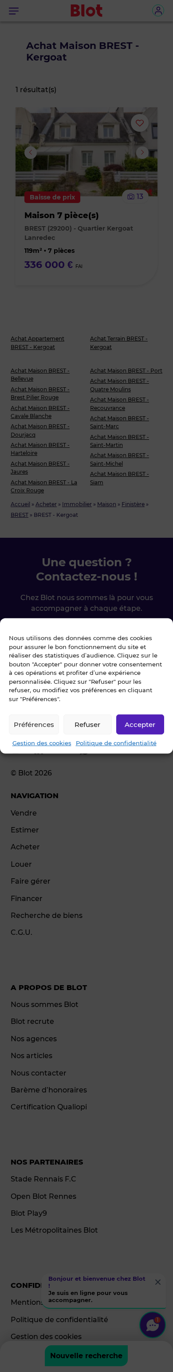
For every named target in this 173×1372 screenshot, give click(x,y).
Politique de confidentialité (116, 743)
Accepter (140, 724)
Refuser (87, 724)
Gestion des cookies (41, 743)
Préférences (34, 724)
